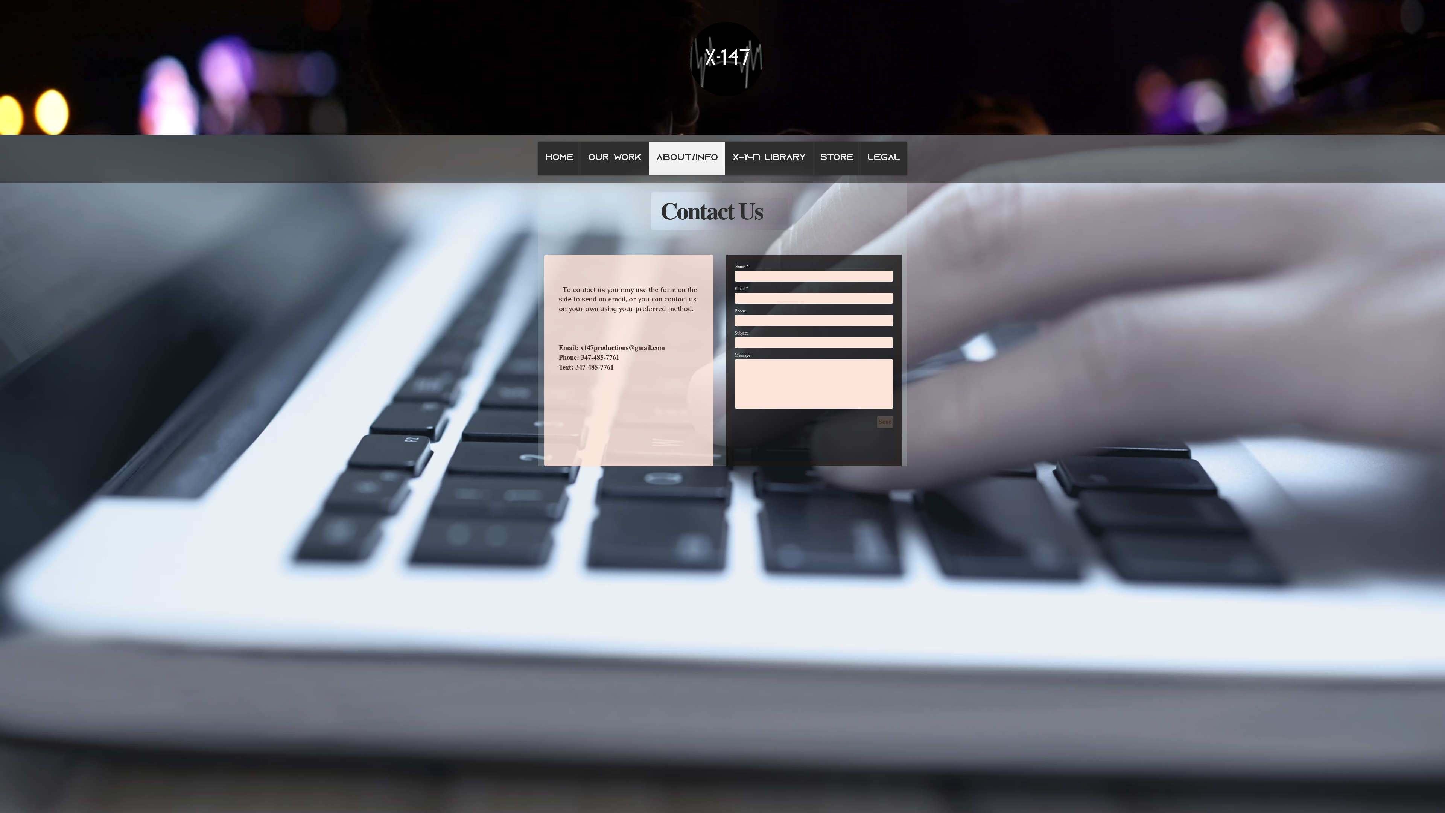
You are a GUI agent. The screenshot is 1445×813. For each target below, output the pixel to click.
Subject (741, 333)
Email (740, 288)
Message (742, 355)
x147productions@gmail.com (622, 347)
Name (740, 266)
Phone (740, 311)
